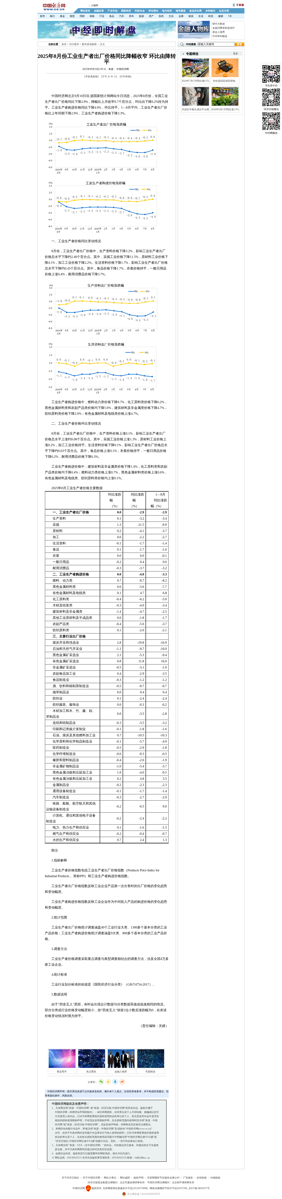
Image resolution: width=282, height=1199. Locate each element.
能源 (141, 16)
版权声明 (138, 1177)
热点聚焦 (91, 1071)
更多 (235, 53)
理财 (82, 16)
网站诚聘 (125, 1177)
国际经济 (126, 10)
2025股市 (74, 44)
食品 (111, 16)
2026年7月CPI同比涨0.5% (195, 80)
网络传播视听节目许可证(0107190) (168, 1188)
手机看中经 (271, 85)
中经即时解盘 (219, 36)
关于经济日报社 (70, 1177)
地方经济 (167, 10)
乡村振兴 (210, 10)
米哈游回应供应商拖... (225, 80)
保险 (92, 16)
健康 (220, 16)
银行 (52, 16)
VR (230, 16)
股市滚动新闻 (89, 44)
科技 (210, 16)
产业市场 (112, 10)
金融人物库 (121, 1071)
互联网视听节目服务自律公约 (163, 1177)
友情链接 (202, 1177)
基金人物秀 (218, 32)
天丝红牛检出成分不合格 (195, 109)
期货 (72, 16)
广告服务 (188, 1177)
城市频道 (181, 10)
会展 (181, 16)
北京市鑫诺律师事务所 (132, 1182)
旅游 (190, 16)
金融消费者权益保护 (223, 27)
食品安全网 (195, 10)
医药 (161, 16)
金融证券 (99, 10)
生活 (200, 16)
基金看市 (62, 1071)
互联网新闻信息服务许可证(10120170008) (125, 1188)
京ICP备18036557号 (199, 1188)
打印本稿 (125, 76)
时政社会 (140, 10)
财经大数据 (218, 23)
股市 (42, 16)
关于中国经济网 (91, 1177)
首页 (64, 44)
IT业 (102, 16)
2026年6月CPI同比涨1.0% (225, 109)
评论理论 (153, 10)
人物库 (94, 5)
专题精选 (150, 1071)
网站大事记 (110, 1177)
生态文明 (224, 10)
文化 (171, 16)
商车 (131, 16)
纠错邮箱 (215, 1177)
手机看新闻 (91, 76)
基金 (62, 16)
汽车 (121, 16)
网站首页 (85, 10)
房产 (151, 16)
